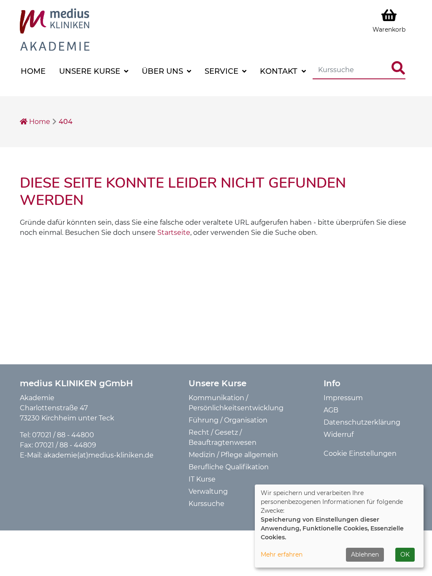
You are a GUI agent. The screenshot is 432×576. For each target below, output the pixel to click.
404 (66, 122)
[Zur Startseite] (54, 29)
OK (405, 554)
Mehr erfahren (281, 554)
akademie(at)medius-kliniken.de (98, 455)
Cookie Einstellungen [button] (360, 453)
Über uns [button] (163, 71)
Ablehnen (365, 554)
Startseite (173, 233)
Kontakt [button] (280, 71)
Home (33, 71)
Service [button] (222, 71)
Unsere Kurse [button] (90, 71)
